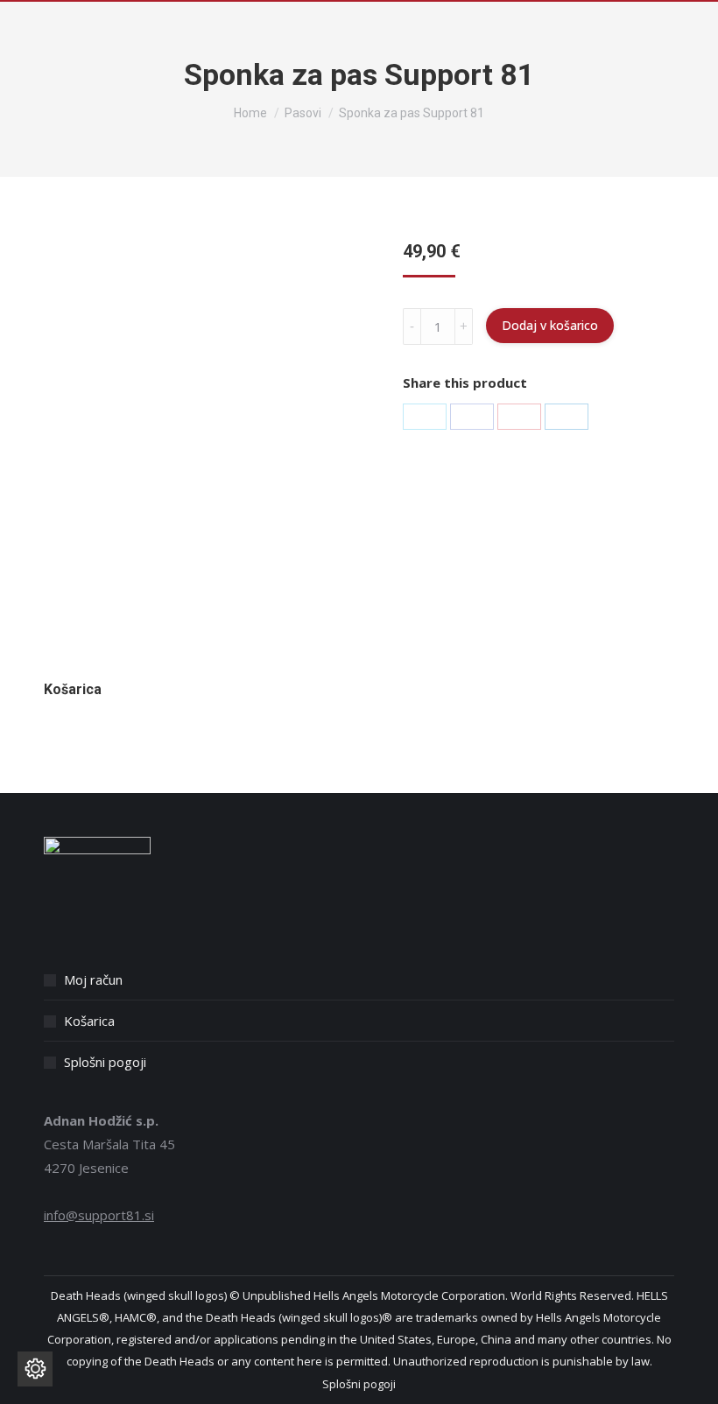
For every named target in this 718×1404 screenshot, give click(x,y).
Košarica (89, 1020)
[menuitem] (359, 1384)
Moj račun (93, 979)
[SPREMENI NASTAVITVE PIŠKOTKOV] (35, 1368)
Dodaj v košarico (550, 325)
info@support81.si (99, 1215)
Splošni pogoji (105, 1062)
